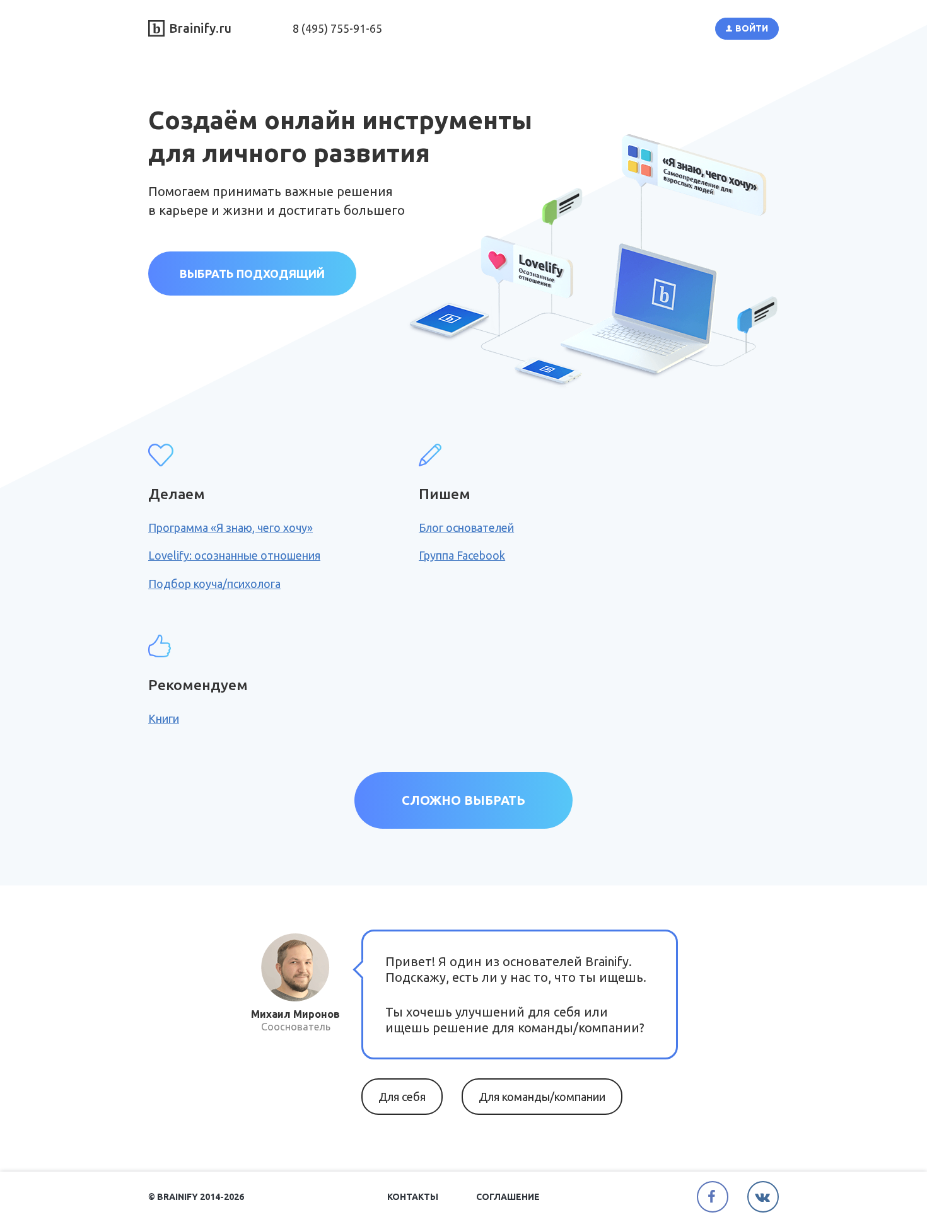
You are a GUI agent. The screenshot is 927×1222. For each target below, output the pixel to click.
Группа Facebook (462, 555)
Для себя (402, 1096)
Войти (751, 28)
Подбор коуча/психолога (214, 583)
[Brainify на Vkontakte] (763, 1197)
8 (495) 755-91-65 (337, 28)
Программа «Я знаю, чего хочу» (230, 527)
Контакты (412, 1197)
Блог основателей (466, 527)
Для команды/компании (542, 1096)
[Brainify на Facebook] (712, 1197)
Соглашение (508, 1197)
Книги (163, 718)
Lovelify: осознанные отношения (234, 555)
